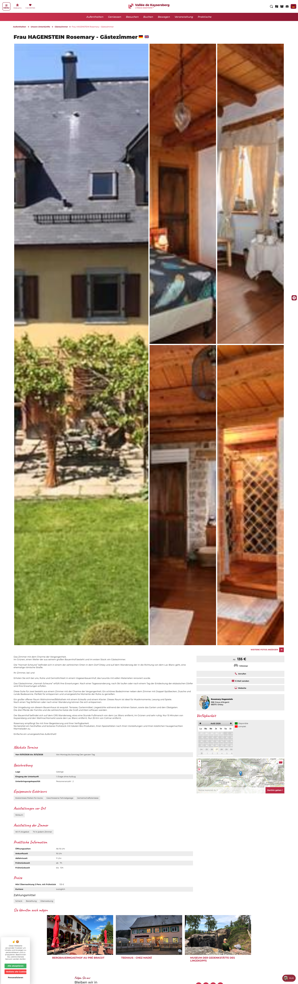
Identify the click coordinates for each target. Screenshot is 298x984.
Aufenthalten (94, 16)
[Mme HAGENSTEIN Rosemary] (183, 193)
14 (222, 741)
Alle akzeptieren (16, 966)
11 (207, 741)
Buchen (148, 16)
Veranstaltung (184, 16)
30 (216, 733)
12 (212, 741)
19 (212, 745)
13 (217, 741)
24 (201, 749)
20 (216, 745)
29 (212, 733)
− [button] (199, 764)
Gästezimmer (61, 27)
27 (201, 733)
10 (202, 741)
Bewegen (164, 16)
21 (222, 745)
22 (226, 745)
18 (207, 745)
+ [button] (199, 761)
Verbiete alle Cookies (16, 972)
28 (206, 733)
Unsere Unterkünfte (40, 27)
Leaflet (281, 782)
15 (226, 741)
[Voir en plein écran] (199, 769)
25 (207, 749)
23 (231, 745)
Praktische (205, 16)
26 (212, 749)
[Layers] (280, 762)
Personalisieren (15, 977)
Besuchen (132, 16)
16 (231, 741)
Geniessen (114, 16)
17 (202, 745)
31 (222, 733)
